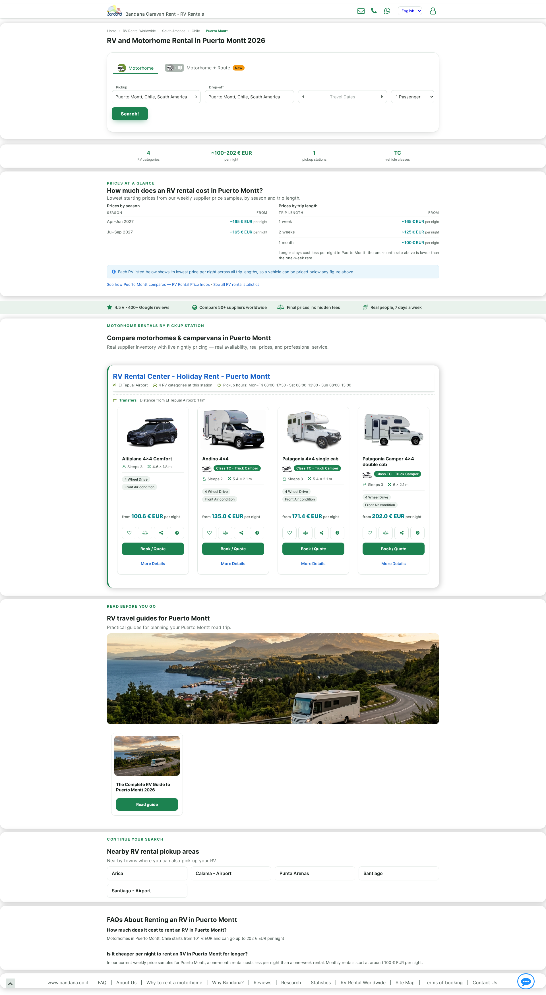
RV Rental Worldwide (139, 31)
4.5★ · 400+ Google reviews (142, 307)
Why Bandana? (228, 982)
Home (112, 31)
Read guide (147, 804)
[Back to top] (10, 983)
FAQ (102, 982)
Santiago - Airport (131, 890)
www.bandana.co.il (67, 982)
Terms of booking (444, 982)
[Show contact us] (526, 981)
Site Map (405, 982)
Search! (130, 114)
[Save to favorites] (129, 533)
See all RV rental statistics (236, 284)
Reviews (262, 982)
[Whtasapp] (387, 11)
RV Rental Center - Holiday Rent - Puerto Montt (191, 376)
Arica (117, 873)
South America (173, 31)
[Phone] (374, 11)
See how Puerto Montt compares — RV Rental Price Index (158, 284)
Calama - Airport (213, 873)
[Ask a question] (177, 533)
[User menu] (433, 11)
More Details (153, 563)
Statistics (321, 982)
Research (291, 982)
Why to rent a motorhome (174, 982)
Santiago (373, 873)
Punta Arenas (294, 873)
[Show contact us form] (361, 11)
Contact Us (485, 982)
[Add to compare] (145, 533)
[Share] (161, 533)
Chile (196, 31)
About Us (126, 982)
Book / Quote (153, 548)
